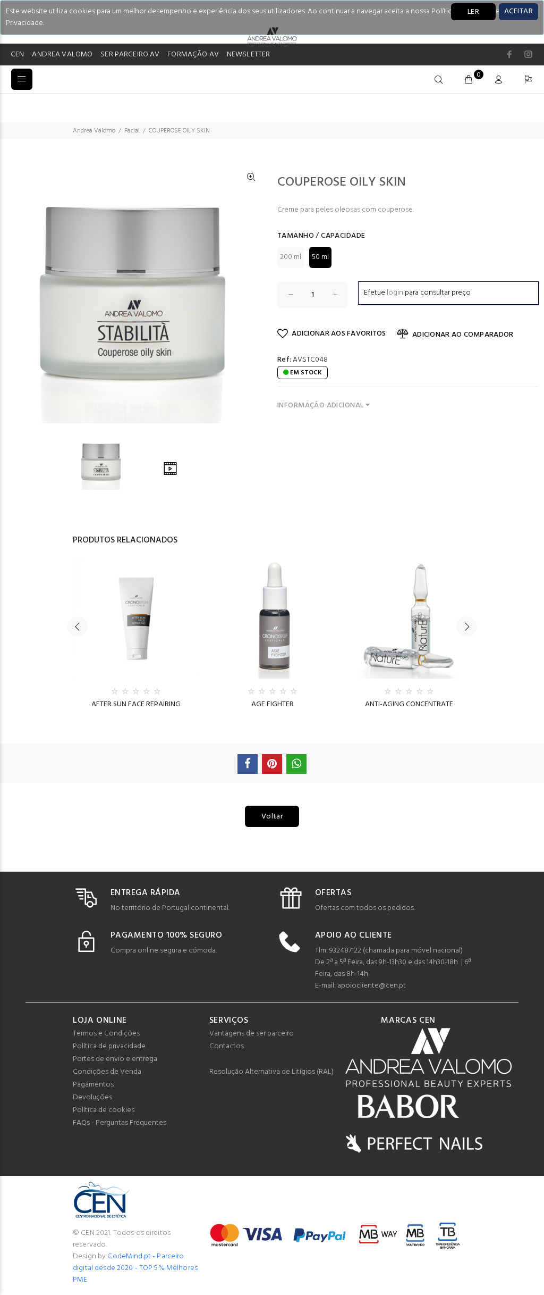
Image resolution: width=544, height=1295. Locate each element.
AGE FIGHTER (272, 704)
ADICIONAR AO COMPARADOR (462, 335)
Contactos (226, 1046)
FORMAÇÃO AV (193, 54)
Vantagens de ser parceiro (251, 1033)
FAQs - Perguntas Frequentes (119, 1123)
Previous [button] (77, 626)
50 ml (320, 257)
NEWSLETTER (248, 54)
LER (473, 12)
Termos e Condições (106, 1033)
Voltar (272, 817)
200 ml (290, 257)
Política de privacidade (109, 1046)
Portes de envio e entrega (115, 1059)
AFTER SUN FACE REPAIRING (136, 704)
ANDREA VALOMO (62, 54)
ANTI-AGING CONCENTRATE (409, 704)
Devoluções (92, 1097)
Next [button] (466, 626)
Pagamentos (93, 1085)
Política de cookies (103, 1110)
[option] (108, 462)
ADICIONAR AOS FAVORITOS (339, 334)
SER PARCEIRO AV (129, 54)
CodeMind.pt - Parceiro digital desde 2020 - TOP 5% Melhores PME (135, 1268)
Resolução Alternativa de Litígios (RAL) (271, 1072)
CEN (17, 54)
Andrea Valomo (94, 131)
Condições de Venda (107, 1072)
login (395, 293)
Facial (132, 131)
